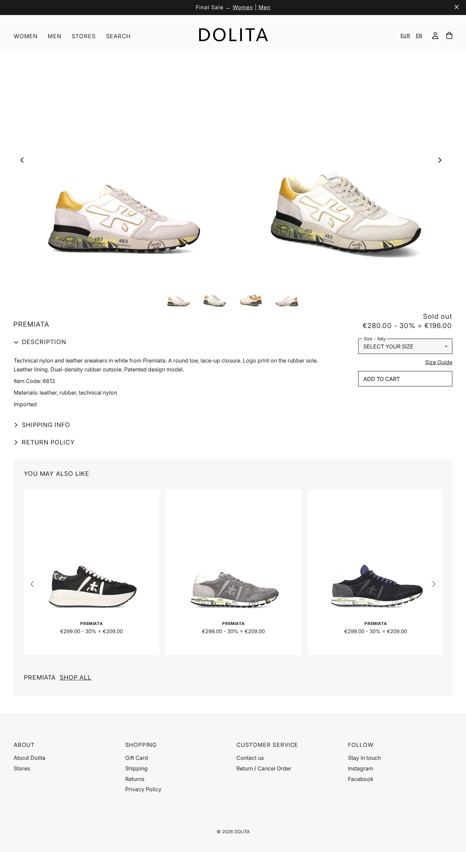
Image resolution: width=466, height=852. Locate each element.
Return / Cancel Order (263, 768)
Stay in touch (364, 757)
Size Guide (438, 362)
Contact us (250, 757)
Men (265, 7)
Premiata (57, 677)
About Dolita (29, 757)
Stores (84, 36)
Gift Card (136, 757)
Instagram (360, 768)
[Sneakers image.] (232, 161)
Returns (134, 779)
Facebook (361, 779)
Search (118, 36)
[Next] (441, 161)
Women (243, 7)
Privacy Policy (143, 789)
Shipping (136, 768)
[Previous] (24, 161)
